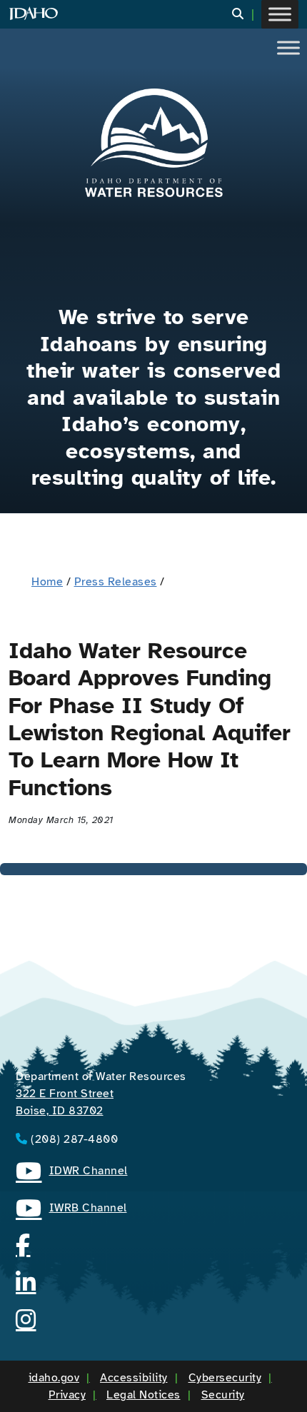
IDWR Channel (72, 1173)
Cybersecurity (225, 1378)
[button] (246, 15)
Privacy (67, 1395)
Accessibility (134, 1378)
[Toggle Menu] (279, 14)
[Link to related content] (153, 142)
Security (223, 1395)
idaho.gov (54, 1378)
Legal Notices (143, 1395)
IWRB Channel (71, 1210)
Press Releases (115, 582)
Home (47, 582)
